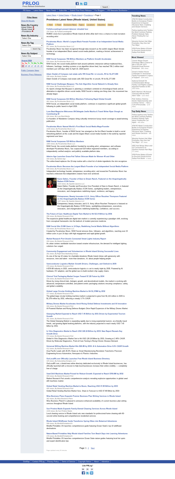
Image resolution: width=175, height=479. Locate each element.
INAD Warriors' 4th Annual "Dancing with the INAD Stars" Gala (141, 94)
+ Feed (58, 25)
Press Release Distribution (34, 6)
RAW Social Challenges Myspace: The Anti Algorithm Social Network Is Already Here (82, 84)
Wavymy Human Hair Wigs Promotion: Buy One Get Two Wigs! (142, 43)
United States (27, 27)
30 (23, 66)
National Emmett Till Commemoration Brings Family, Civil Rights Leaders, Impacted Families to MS (142, 84)
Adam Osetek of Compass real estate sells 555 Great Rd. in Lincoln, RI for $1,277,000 (82, 74)
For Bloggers (99, 10)
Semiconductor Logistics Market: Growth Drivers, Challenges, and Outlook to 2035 (81, 264)
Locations (91, 25)
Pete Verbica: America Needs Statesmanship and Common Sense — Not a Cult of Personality (142, 102)
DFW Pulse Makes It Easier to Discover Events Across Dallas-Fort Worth (142, 50)
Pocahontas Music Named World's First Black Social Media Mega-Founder (77, 126)
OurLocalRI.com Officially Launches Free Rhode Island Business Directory (78, 359)
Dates (110, 25)
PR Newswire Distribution (117, 10)
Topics (81, 25)
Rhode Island (27, 29)
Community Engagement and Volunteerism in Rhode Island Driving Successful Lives (82, 251)
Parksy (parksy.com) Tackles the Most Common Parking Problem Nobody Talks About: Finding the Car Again (142, 34)
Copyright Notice (84, 462)
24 (41, 66)
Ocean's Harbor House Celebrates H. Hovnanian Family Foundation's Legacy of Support (142, 74)
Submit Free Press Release (81, 10)
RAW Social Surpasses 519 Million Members (65, 141)
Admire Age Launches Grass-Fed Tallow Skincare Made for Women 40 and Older (80, 156)
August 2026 (26, 61)
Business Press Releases (31, 75)
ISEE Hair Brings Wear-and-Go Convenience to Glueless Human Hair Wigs (142, 148)
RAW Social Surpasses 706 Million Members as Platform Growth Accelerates (78, 59)
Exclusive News (70, 25)
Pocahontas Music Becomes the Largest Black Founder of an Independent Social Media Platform (87, 166)
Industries (101, 25)
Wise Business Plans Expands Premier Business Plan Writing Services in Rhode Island (83, 396)
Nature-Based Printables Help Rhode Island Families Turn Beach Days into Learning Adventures (87, 434)
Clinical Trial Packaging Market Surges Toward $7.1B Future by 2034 (75, 276)
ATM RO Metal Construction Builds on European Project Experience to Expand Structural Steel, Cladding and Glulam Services (142, 23)
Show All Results (28, 21)
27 (32, 66)
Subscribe (63, 10)
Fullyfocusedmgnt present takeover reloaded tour (67, 29)
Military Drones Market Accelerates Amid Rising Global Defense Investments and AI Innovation (86, 304)
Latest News (38, 10)
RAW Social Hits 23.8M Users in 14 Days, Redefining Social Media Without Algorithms (82, 226)
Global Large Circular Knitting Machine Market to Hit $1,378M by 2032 (75, 291)
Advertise (105, 462)
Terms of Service (68, 462)
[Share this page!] (81, 4)
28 (29, 66)
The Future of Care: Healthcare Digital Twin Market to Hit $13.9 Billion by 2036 (79, 214)
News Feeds (51, 10)
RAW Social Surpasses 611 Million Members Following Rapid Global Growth (78, 99)
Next (93, 448)
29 (26, 66)
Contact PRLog (38, 462)
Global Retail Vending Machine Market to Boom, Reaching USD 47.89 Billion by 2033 (82, 386)
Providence (27, 31)
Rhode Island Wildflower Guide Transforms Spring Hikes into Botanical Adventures (81, 421)
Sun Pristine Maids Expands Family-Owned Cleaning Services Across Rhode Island (81, 409)
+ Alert (49, 25)
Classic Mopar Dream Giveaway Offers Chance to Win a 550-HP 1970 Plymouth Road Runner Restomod (142, 64)
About (96, 462)
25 (38, 66)
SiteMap (26, 462)
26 (35, 66)
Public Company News (30, 70)
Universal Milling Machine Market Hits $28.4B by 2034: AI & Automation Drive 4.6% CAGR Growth (87, 346)
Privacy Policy (53, 462)
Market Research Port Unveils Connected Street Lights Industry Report (76, 239)
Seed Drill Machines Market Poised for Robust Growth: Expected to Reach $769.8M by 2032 (84, 374)
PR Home (27, 10)
